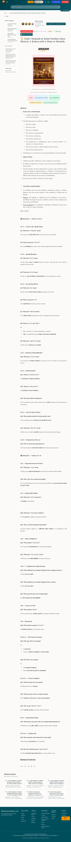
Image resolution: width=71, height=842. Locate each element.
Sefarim (33, 820)
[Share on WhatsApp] (25, 766)
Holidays (33, 822)
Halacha (23, 815)
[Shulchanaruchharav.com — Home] (3, 2)
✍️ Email (50, 31)
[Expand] (6, 25)
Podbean (53, 814)
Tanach (33, 816)
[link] (27, 13)
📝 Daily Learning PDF (26, 34)
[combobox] (35, 7)
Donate (31, 97)
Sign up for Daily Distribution (50, 102)
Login (22, 819)
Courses (43, 815)
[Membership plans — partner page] (38, 2)
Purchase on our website (35, 102)
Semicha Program (45, 813)
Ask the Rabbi (44, 817)
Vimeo (52, 818)
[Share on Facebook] (34, 766)
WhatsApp (58, 31)
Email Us (65, 813)
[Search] (58, 7)
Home (5, 13)
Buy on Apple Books (54, 97)
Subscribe (23, 821)
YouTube (53, 816)
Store (42, 822)
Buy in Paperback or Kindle (41, 97)
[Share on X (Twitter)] (31, 766)
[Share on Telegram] (28, 766)
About (22, 817)
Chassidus (33, 818)
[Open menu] (7, 2)
